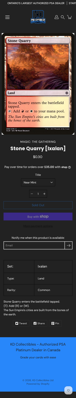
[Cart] (69, 17)
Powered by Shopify (38, 383)
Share (41, 323)
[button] (63, 17)
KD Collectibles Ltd (43, 380)
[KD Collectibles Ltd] (38, 17)
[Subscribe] (68, 245)
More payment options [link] (38, 226)
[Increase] (44, 194)
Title (38, 175)
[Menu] (7, 17)
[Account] (56, 17)
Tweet (23, 323)
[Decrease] (31, 194)
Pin (57, 323)
